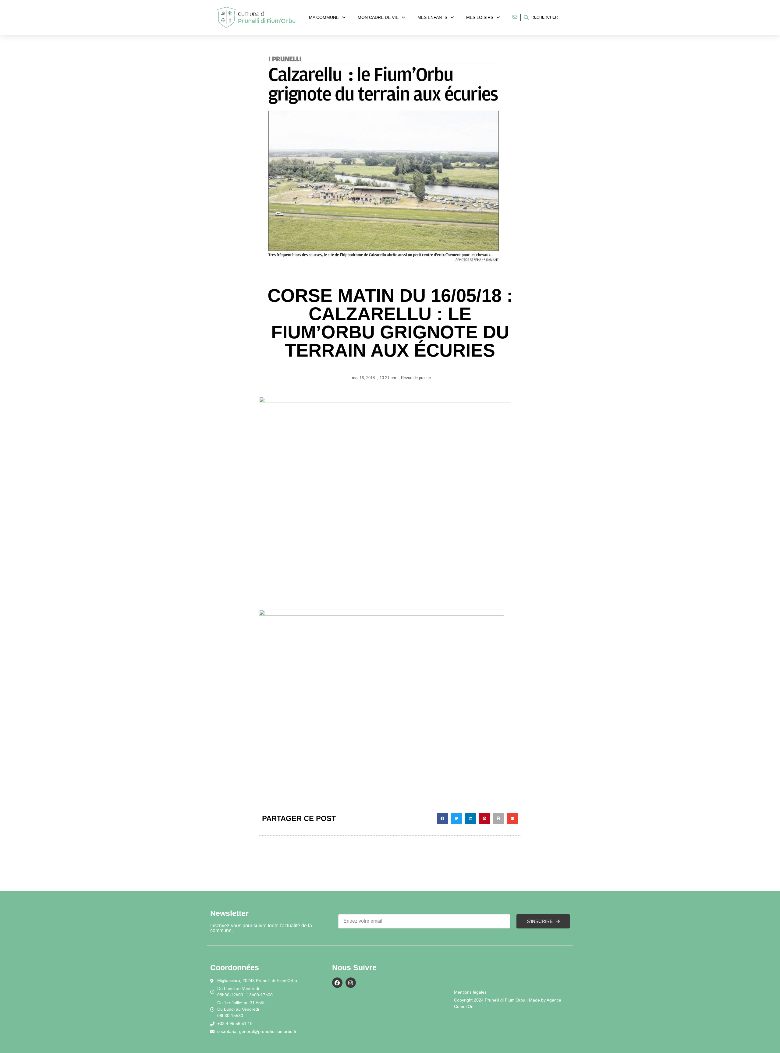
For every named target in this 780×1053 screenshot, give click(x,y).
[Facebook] (337, 982)
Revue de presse (416, 377)
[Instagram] (351, 982)
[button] (442, 818)
